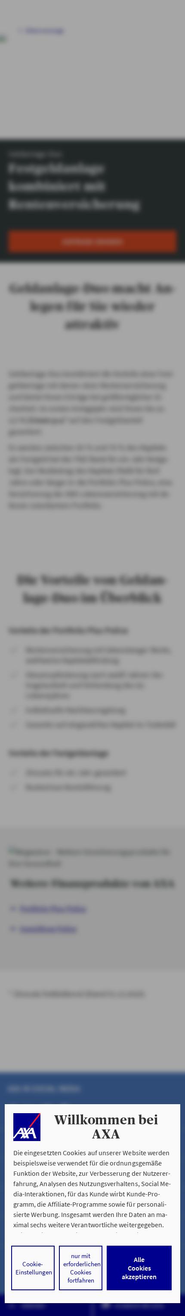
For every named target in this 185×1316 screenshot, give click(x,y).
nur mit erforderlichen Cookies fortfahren (82, 1268)
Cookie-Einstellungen (33, 1268)
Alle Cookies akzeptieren (139, 1268)
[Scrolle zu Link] (26, 1127)
